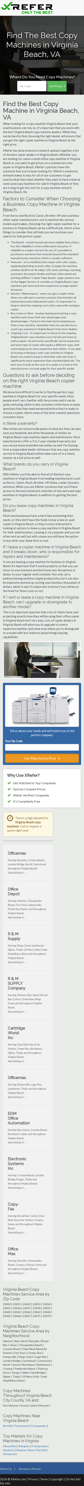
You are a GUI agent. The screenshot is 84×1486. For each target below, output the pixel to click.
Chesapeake (38, 1425)
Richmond (9, 1454)
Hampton (8, 1450)
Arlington (23, 1446)
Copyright (56, 1479)
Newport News (25, 1450)
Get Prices (55, 86)
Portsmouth (21, 1425)
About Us (6, 1468)
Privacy (33, 1479)
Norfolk (7, 1425)
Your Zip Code (14, 741)
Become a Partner (30, 1468)
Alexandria (9, 1446)
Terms (44, 1479)
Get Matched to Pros (40, 758)
